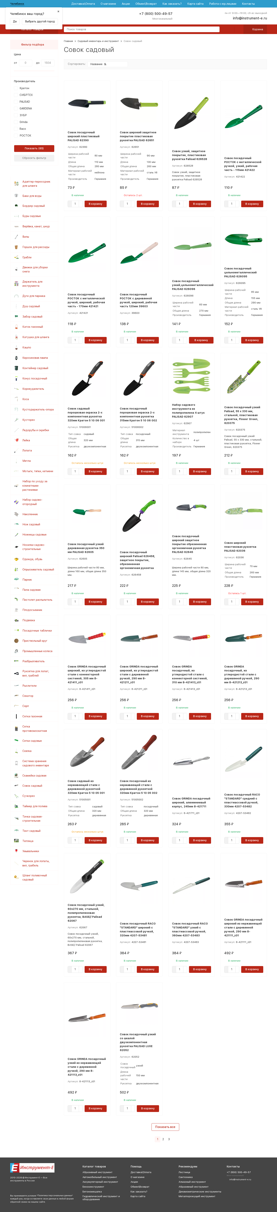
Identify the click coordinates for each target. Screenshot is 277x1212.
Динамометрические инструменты (200, 1191)
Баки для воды (31, 195)
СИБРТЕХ (26, 94)
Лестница (184, 1172)
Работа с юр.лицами (222, 3)
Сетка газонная (32, 716)
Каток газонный (32, 326)
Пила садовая (31, 589)
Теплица (27, 841)
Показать (31, 148)
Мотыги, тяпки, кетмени (37, 471)
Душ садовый (31, 306)
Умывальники (30, 851)
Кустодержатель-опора (38, 409)
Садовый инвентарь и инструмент (98, 41)
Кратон (24, 88)
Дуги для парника (33, 295)
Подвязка (28, 620)
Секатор (27, 695)
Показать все (165, 1127)
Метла (26, 460)
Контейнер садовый (35, 368)
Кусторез (28, 419)
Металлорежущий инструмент (197, 1196)
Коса (25, 399)
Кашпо (26, 347)
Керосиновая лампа (35, 357)
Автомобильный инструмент (100, 1177)
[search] (215, 30)
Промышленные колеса (37, 651)
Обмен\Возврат (146, 3)
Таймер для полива (34, 806)
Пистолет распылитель (37, 599)
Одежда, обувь (32, 559)
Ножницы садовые (34, 534)
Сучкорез (28, 795)
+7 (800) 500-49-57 (155, 14)
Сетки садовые (32, 740)
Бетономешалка (92, 1191)
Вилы (25, 236)
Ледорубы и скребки (35, 430)
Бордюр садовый (33, 205)
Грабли (26, 257)
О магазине (108, 3)
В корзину (95, 203)
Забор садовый (32, 316)
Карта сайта (195, 3)
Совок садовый (32, 785)
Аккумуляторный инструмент (100, 1181)
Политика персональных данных (55, 1195)
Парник (27, 579)
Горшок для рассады (35, 247)
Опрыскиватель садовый (38, 569)
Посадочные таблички (37, 630)
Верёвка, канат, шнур (36, 226)
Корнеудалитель (33, 388)
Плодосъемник (32, 609)
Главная (68, 41)
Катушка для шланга (35, 337)
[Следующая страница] (174, 1139)
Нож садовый (31, 524)
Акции (126, 3)
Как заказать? (172, 3)
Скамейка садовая (34, 775)
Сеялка (26, 750)
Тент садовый (31, 830)
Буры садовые (31, 216)
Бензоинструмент (93, 1186)
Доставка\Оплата (83, 3)
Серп (25, 706)
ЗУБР (23, 115)
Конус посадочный (34, 378)
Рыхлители (29, 685)
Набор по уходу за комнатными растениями (34, 485)
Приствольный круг (34, 640)
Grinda (24, 122)
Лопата (27, 450)
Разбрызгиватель (33, 661)
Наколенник (30, 514)
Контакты (248, 3)
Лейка (26, 440)
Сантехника (186, 1177)
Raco (23, 128)
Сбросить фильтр (34, 157)
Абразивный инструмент (97, 1172)
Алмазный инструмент (192, 1181)
